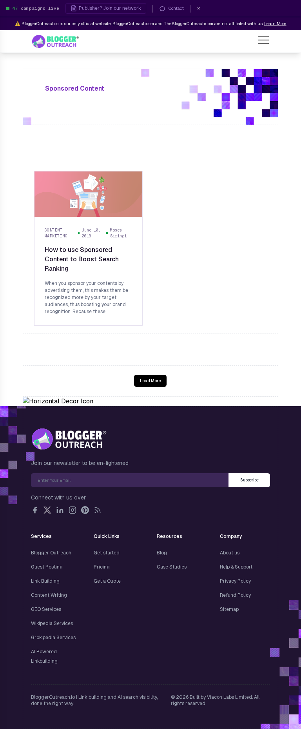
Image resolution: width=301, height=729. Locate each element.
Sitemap (229, 609)
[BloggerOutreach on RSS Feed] (98, 510)
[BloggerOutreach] (69, 439)
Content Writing (49, 595)
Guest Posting (47, 567)
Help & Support (236, 567)
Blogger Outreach (51, 553)
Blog (162, 553)
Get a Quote (107, 581)
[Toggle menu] (263, 41)
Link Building (45, 581)
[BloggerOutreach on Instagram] (72, 510)
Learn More (275, 23)
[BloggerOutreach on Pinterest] (85, 510)
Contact (176, 8)
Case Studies (172, 567)
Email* (129, 480)
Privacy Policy (235, 581)
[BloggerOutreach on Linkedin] (60, 510)
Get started (107, 553)
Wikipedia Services (52, 623)
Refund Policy (235, 595)
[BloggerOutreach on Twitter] (47, 510)
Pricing (102, 567)
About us (229, 553)
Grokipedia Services (53, 637)
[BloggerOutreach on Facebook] (35, 510)
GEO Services (46, 609)
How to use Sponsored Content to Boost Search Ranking (82, 259)
